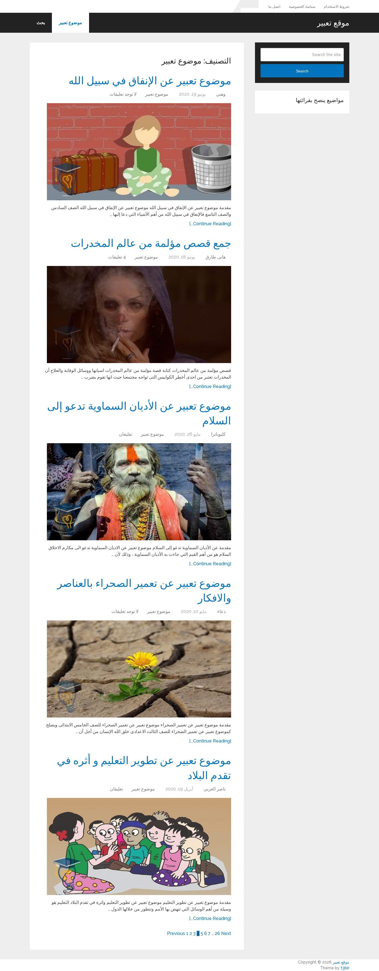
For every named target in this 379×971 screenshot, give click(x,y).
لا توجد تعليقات (123, 94)
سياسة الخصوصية (302, 6)
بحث (41, 22)
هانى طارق (216, 257)
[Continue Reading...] (210, 223)
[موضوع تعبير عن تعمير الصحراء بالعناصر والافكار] (139, 669)
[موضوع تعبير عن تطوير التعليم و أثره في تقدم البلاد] (139, 846)
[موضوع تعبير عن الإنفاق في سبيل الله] (139, 151)
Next (226, 933)
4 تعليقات (117, 257)
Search (302, 71)
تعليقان (125, 434)
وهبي (221, 94)
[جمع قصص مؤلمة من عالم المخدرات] (139, 314)
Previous (176, 933)
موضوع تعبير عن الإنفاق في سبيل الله (150, 80)
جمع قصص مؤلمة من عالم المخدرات (151, 243)
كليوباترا (218, 434)
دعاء (221, 611)
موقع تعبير (333, 23)
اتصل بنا (274, 6)
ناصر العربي (215, 789)
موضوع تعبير (70, 22)
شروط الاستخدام (336, 6)
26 (217, 933)
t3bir (345, 968)
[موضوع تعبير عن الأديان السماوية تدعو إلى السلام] (139, 491)
